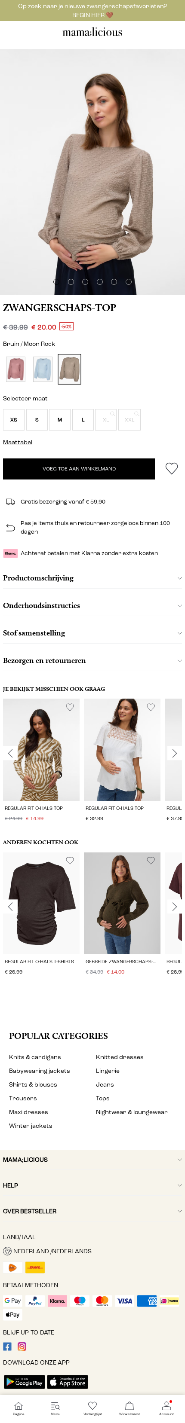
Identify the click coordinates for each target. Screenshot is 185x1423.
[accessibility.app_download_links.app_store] (67, 1389)
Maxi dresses (28, 1112)
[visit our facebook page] (7, 1349)
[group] (41, 761)
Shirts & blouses (33, 1084)
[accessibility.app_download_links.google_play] (24, 1389)
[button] (14, 420)
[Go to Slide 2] (71, 282)
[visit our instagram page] (22, 1349)
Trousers (23, 1098)
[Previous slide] (10, 753)
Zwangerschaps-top (59, 308)
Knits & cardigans (35, 1057)
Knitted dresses (120, 1057)
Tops (103, 1098)
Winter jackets (30, 1126)
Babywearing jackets (39, 1071)
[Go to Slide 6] (129, 282)
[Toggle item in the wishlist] (171, 468)
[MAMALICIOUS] (92, 35)
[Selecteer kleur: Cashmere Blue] (42, 369)
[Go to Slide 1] (56, 282)
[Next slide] (174, 753)
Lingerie (108, 1071)
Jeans (105, 1084)
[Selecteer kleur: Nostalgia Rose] (15, 369)
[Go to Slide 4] (100, 282)
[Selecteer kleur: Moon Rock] (69, 369)
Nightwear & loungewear (132, 1112)
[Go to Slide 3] (85, 282)
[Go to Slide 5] (114, 282)
